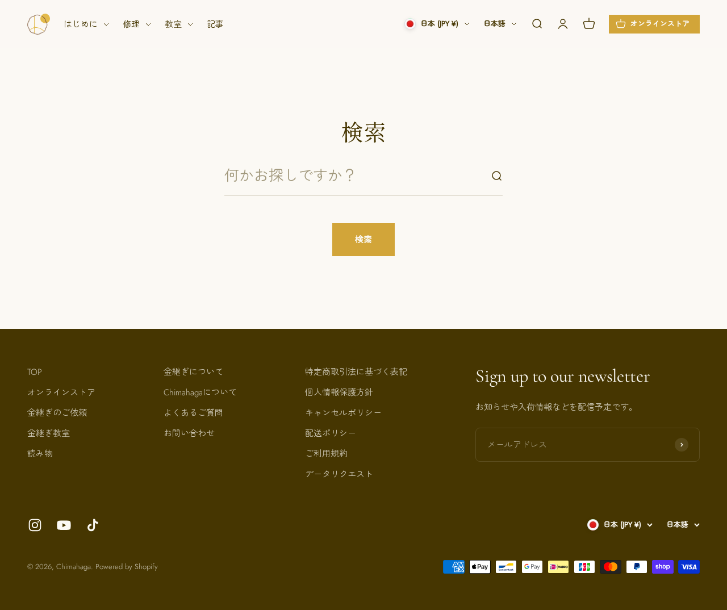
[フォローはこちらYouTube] (64, 525)
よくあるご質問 (193, 413)
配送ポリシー (330, 433)
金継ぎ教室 (48, 433)
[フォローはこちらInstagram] (35, 525)
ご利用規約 (326, 454)
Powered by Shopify (126, 566)
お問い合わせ (189, 433)
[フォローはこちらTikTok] (93, 525)
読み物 (40, 454)
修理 (131, 24)
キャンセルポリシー (343, 413)
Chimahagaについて (200, 392)
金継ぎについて (193, 372)
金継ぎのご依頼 (57, 413)
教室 (173, 24)
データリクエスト (339, 474)
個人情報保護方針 (339, 392)
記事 (215, 24)
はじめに (81, 24)
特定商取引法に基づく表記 (356, 372)
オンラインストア (61, 392)
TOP (34, 372)
